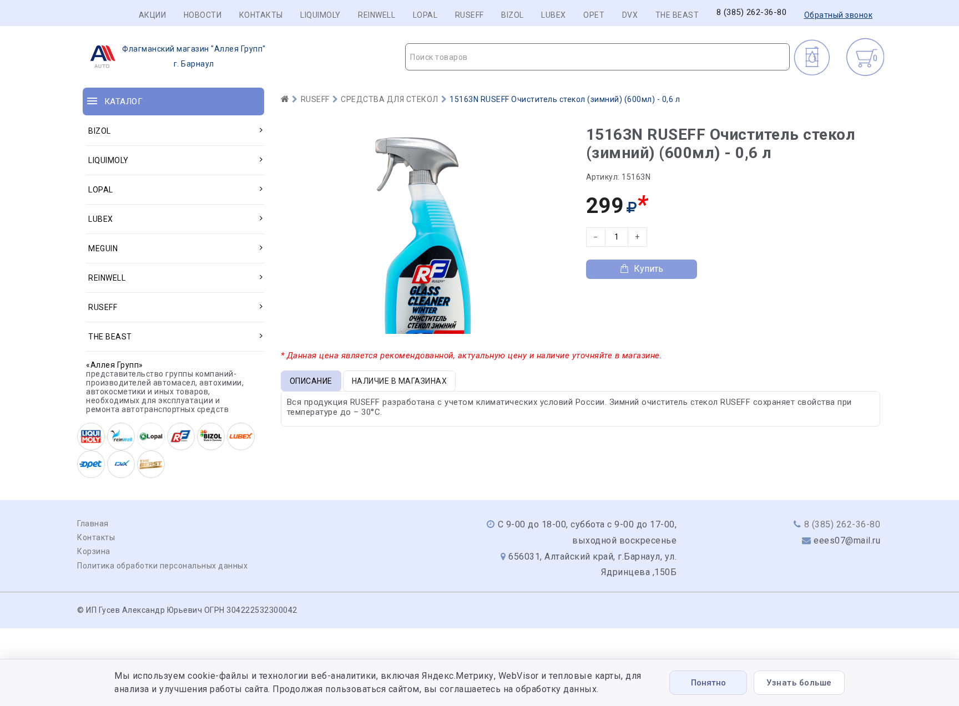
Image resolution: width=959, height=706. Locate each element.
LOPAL (425, 15)
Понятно (708, 683)
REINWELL (376, 15)
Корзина (93, 551)
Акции (152, 15)
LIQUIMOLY (320, 15)
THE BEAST (677, 15)
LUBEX (553, 15)
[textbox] (597, 57)
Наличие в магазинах (399, 381)
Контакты (261, 15)
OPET (593, 15)
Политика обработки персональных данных (162, 565)
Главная (93, 523)
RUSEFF (469, 15)
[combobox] (597, 56)
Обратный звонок (838, 15)
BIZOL (512, 15)
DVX (630, 15)
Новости (203, 15)
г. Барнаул (194, 56)
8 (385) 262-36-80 (751, 12)
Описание (311, 381)
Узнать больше (799, 683)
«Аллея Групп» (114, 364)
